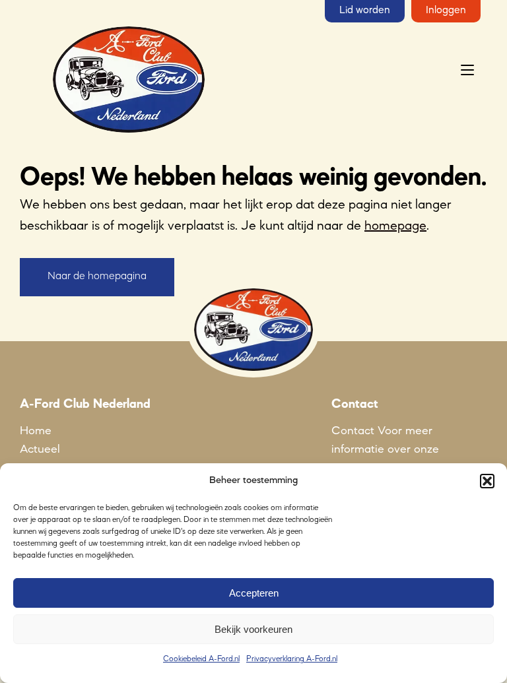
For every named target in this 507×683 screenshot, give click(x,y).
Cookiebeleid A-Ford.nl (201, 659)
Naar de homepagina (97, 276)
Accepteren (254, 593)
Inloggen (446, 10)
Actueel (40, 449)
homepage (395, 226)
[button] (487, 481)
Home (35, 431)
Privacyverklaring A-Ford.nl (291, 659)
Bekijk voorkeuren (253, 629)
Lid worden (364, 10)
